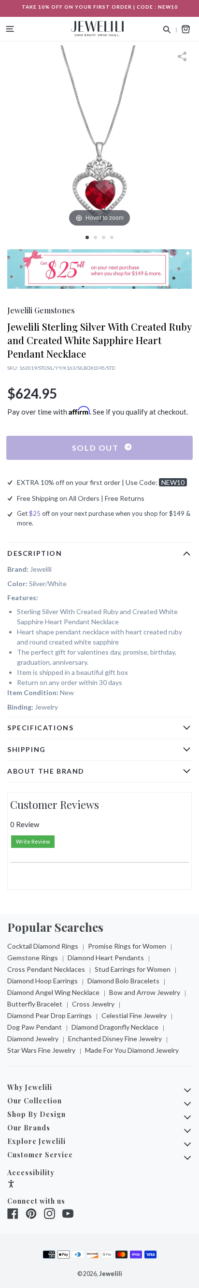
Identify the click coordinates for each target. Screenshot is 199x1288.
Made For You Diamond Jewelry (132, 1050)
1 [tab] (87, 237)
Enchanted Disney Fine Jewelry (115, 1038)
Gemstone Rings (32, 957)
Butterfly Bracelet (34, 1004)
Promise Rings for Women (127, 946)
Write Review (33, 841)
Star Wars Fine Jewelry (41, 1050)
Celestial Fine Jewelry (134, 1015)
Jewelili (110, 1273)
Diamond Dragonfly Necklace (114, 1027)
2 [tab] (95, 237)
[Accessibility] (11, 1185)
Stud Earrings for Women (133, 969)
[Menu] (10, 29)
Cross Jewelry (93, 1004)
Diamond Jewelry (32, 1038)
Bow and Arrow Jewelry (144, 992)
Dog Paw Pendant (34, 1027)
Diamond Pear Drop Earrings (49, 1015)
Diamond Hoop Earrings (42, 981)
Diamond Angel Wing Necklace (53, 992)
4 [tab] (112, 237)
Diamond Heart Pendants (106, 957)
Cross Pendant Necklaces (46, 969)
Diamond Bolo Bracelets (123, 981)
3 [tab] (103, 237)
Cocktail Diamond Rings (42, 946)
